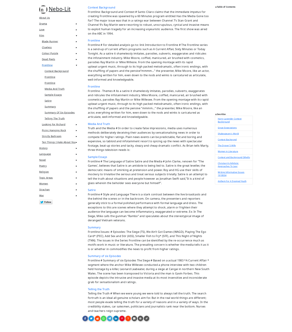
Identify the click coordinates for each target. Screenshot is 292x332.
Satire (48, 100)
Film (41, 35)
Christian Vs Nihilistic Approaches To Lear (228, 165)
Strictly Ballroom (52, 136)
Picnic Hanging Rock (54, 130)
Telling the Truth (55, 118)
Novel (42, 160)
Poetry (43, 165)
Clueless (47, 47)
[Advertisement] (234, 62)
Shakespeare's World (228, 133)
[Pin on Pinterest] (122, 318)
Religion (44, 171)
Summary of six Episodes (60, 112)
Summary (50, 106)
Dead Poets (48, 59)
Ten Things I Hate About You (59, 142)
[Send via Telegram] (109, 318)
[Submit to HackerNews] (128, 318)
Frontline (47, 65)
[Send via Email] (134, 318)
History (43, 148)
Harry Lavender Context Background (229, 120)
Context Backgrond (227, 139)
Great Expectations (227, 127)
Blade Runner (50, 41)
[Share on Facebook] (85, 318)
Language (45, 154)
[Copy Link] (146, 318)
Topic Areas (46, 177)
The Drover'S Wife (227, 145)
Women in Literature (228, 151)
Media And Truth (55, 88)
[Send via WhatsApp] (103, 318)
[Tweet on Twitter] (91, 318)
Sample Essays (53, 94)
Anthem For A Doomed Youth (232, 181)
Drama (43, 23)
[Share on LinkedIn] (116, 318)
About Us (44, 17)
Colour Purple (50, 53)
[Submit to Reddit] (97, 318)
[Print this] (140, 318)
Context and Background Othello (234, 157)
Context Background (57, 71)
